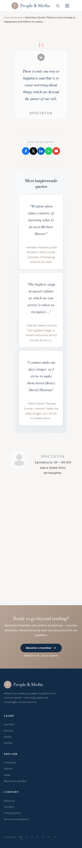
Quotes (18, 17)
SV (54, 837)
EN (21, 837)
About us (9, 800)
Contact (9, 806)
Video (7, 775)
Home (7, 17)
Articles (8, 730)
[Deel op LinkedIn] (41, 199)
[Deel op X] (33, 199)
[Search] (57, 5)
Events (8, 768)
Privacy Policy (12, 813)
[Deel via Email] (56, 199)
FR (43, 837)
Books (8, 736)
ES (32, 837)
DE (37, 837)
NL (26, 837)
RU (49, 837)
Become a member (39, 648)
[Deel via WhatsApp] (48, 199)
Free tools (10, 762)
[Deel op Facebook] (26, 199)
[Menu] (67, 6)
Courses (9, 724)
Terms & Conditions (16, 819)
